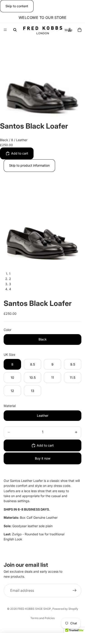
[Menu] (5, 30)
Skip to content (16, 6)
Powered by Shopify (65, 608)
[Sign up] (74, 590)
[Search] (15, 30)
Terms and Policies (42, 618)
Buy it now (42, 458)
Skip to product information (29, 165)
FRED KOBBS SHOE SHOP (34, 608)
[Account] (70, 30)
